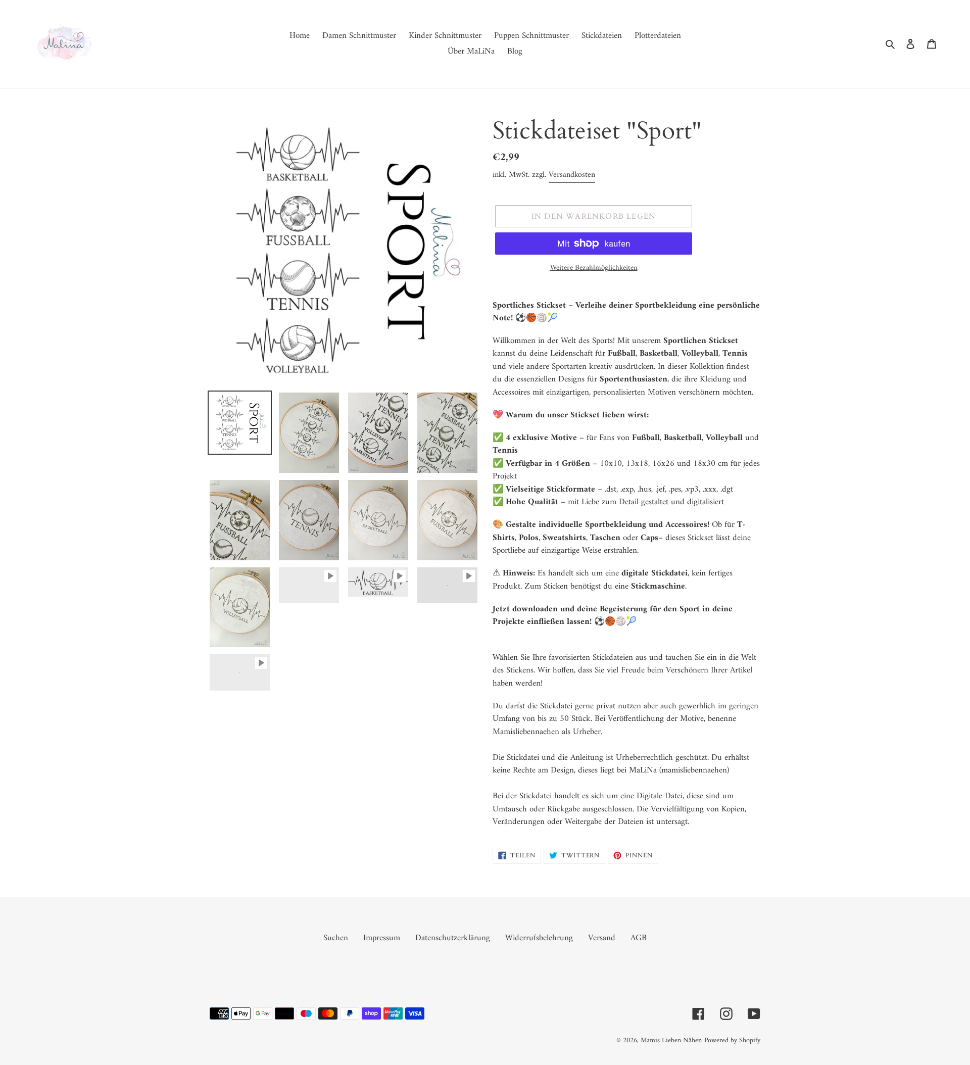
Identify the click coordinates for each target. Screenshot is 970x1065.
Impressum (381, 938)
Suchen (335, 938)
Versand (601, 938)
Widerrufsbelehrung (539, 938)
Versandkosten (572, 175)
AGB (638, 938)
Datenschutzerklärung (452, 938)
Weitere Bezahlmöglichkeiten (594, 268)
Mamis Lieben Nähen (671, 1040)
